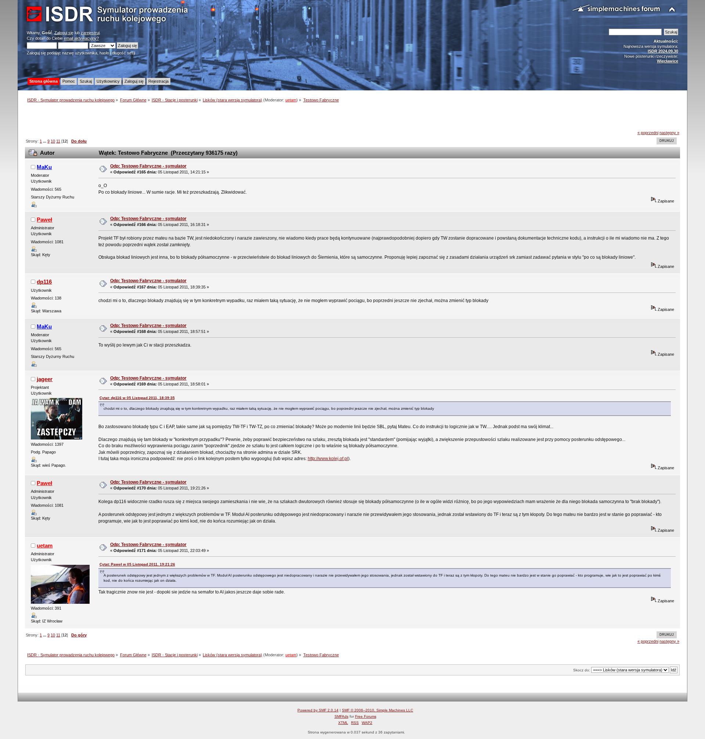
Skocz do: (581, 670)
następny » (669, 132)
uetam (290, 100)
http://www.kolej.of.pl (328, 458)
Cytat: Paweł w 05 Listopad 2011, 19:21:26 (137, 564)
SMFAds (341, 716)
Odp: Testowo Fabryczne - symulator (148, 166)
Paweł (44, 219)
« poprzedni (647, 132)
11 (58, 141)
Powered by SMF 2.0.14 (318, 710)
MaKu (44, 167)
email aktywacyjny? (81, 38)
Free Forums (365, 716)
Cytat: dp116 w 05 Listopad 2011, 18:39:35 (137, 398)
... (45, 141)
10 (53, 141)
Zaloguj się (63, 33)
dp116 (44, 282)
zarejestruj (90, 33)
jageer (45, 379)
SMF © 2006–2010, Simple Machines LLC (377, 710)
